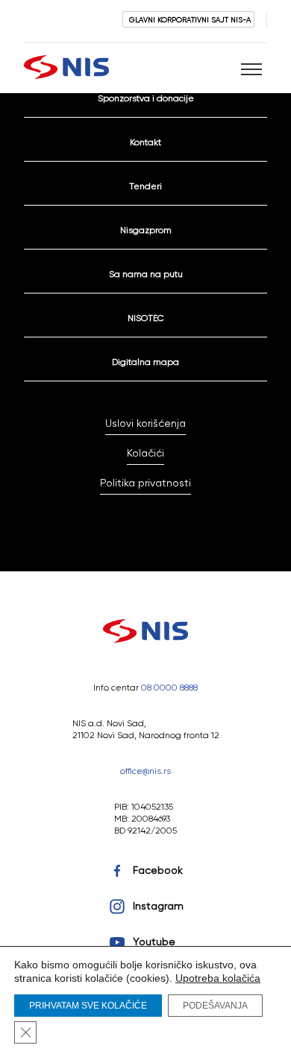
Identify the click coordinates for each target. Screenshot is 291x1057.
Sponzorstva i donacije (146, 98)
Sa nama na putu (146, 273)
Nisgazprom (146, 229)
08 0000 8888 (169, 687)
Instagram (158, 906)
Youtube (154, 942)
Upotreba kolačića (217, 978)
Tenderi (145, 185)
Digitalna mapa (145, 361)
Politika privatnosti (145, 483)
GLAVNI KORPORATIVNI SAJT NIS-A (190, 19)
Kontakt (145, 141)
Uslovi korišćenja (145, 423)
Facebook (158, 870)
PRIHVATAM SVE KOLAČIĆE (88, 1005)
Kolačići (145, 453)
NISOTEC (146, 317)
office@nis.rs (145, 770)
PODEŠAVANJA (215, 1005)
